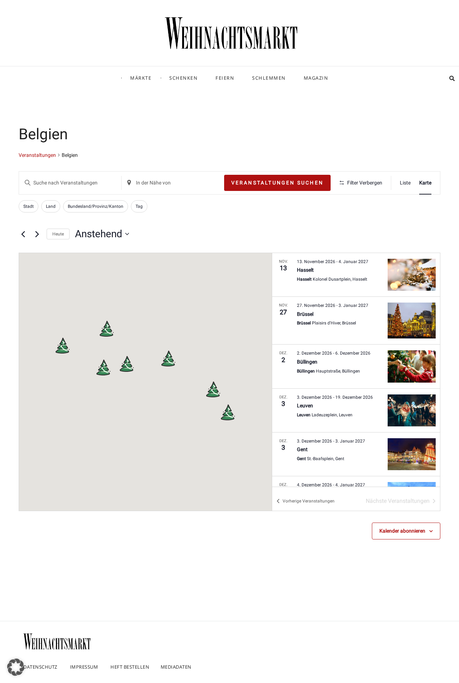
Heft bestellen (129, 667)
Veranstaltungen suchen (277, 183)
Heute (58, 234)
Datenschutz (40, 667)
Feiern (225, 78)
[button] (213, 389)
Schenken (183, 78)
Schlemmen (269, 78)
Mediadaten (176, 667)
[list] (356, 370)
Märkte (140, 78)
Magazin (316, 78)
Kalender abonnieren (402, 531)
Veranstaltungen (37, 155)
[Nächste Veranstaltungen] (37, 234)
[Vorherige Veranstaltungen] (23, 234)
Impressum (84, 667)
